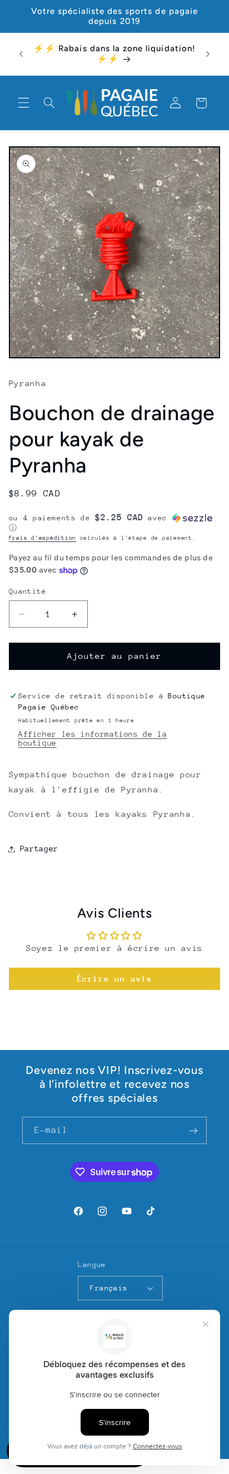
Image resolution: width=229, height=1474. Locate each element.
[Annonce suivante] (208, 54)
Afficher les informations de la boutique (92, 738)
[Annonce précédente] (21, 54)
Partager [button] (39, 848)
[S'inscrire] (193, 1130)
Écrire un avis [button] (114, 978)
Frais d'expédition (42, 538)
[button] (23, 103)
